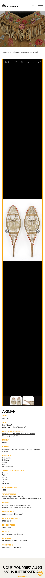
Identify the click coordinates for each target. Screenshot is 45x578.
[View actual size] (28, 62)
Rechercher (7, 52)
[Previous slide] (7, 231)
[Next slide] (37, 231)
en (33, 6)
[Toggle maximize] (39, 62)
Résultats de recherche (22, 52)
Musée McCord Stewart (12, 547)
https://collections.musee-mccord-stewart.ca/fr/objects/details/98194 (17, 506)
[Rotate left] (22, 62)
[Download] (34, 62)
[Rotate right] (16, 62)
